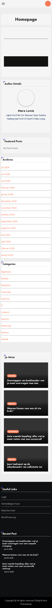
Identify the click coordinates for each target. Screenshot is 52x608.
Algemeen (6, 272)
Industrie (5, 299)
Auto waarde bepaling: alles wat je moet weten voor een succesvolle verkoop (26, 439)
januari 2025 (7, 255)
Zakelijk (4, 339)
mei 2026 (5, 181)
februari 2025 (8, 248)
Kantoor (5, 319)
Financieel (6, 292)
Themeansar (26, 604)
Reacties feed (8, 510)
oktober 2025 (8, 214)
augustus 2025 (8, 228)
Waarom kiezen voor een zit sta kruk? (24, 410)
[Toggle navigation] (3, 3)
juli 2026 (5, 167)
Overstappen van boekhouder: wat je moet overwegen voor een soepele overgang (25, 383)
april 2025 (6, 241)
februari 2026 (8, 187)
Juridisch (5, 312)
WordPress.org (8, 517)
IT (2, 305)
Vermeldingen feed (10, 503)
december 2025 (9, 201)
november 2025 (9, 208)
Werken (5, 332)
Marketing (6, 325)
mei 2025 (5, 235)
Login (4, 497)
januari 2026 (7, 194)
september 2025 (9, 221)
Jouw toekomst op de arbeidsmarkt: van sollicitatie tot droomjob (24, 466)
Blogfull (38, 600)
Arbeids (4, 278)
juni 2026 (5, 174)
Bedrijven (5, 285)
